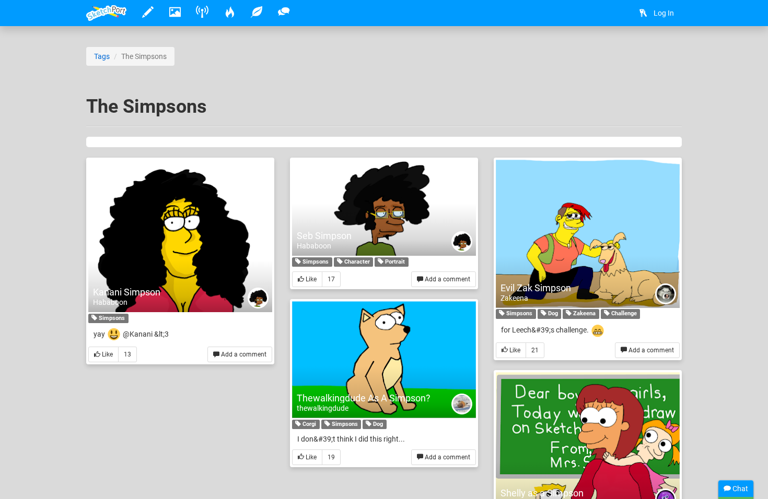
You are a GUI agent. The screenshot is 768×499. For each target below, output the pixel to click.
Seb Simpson (324, 235)
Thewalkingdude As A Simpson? (363, 398)
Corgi (308, 424)
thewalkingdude (322, 408)
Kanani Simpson (126, 292)
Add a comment (242, 354)
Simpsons (111, 318)
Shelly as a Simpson (542, 493)
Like (106, 354)
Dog (552, 314)
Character (356, 261)
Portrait (394, 261)
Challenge (623, 314)
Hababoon (110, 302)
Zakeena (514, 298)
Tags (102, 56)
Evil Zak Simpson (536, 287)
